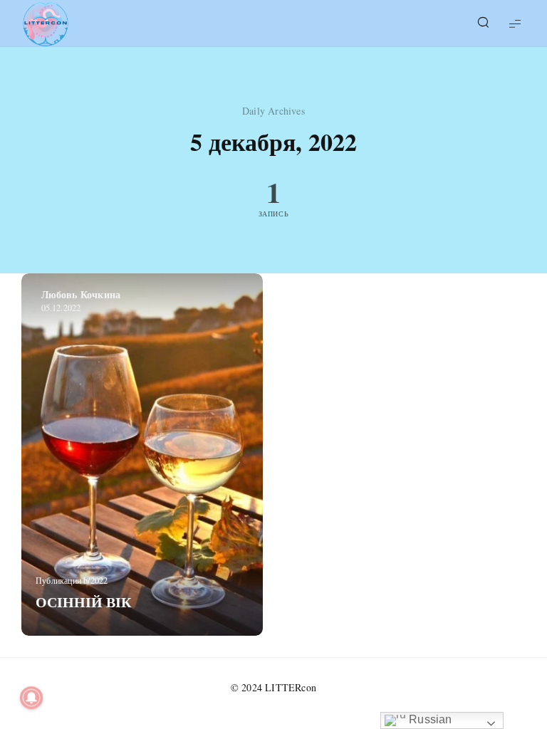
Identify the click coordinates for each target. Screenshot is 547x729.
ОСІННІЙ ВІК (84, 602)
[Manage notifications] (31, 697)
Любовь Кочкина (81, 294)
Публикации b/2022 (72, 580)
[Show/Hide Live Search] (483, 23)
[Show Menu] (515, 23)
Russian (429, 719)
